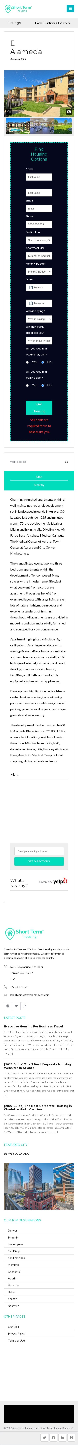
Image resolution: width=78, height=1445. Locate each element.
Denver (12, 1230)
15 (66, 461)
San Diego (14, 1251)
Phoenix (13, 1237)
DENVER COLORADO (16, 1153)
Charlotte (14, 1271)
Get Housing (39, 408)
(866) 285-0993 (36, 1419)
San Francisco (16, 1257)
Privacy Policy (16, 1333)
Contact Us (58, 1413)
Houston (13, 1285)
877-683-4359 (19, 986)
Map (39, 476)
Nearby (39, 484)
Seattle (12, 1298)
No (49, 362)
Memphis (13, 1264)
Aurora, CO (57, 511)
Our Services (43, 1407)
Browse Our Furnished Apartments (29, 1413)
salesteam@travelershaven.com (29, 994)
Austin (12, 1278)
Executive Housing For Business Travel (33, 1026)
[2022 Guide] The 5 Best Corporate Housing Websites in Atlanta (37, 1066)
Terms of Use (16, 1340)
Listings (50, 23)
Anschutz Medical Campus (45, 535)
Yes (34, 362)
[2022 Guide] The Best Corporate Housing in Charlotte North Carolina (38, 1107)
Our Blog (13, 1326)
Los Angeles (15, 1244)
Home (38, 23)
